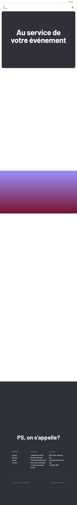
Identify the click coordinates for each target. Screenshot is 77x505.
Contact (14, 463)
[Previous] (5, 157)
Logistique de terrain (37, 455)
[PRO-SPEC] (5, 7)
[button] (72, 7)
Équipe (14, 460)
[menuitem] (71, 1)
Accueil (14, 455)
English (71, 2)
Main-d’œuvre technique (38, 463)
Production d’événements (38, 460)
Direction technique (37, 458)
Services (15, 458)
